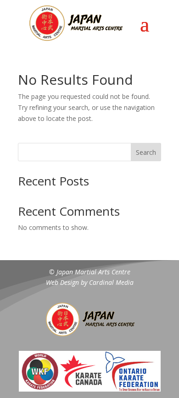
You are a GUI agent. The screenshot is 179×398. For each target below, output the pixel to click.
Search (146, 152)
